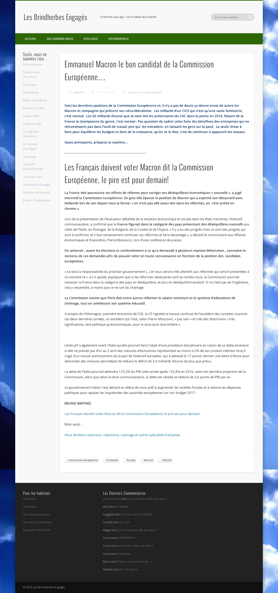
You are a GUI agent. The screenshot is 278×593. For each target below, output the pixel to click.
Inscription (29, 499)
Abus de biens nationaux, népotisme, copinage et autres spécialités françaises (122, 435)
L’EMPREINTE (127, 538)
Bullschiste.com (32, 64)
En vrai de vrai (129, 569)
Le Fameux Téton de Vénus (136, 546)
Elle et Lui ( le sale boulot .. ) (134, 561)
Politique (156, 92)
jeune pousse (111, 499)
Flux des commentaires (37, 522)
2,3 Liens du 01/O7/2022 (137, 514)
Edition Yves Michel (35, 100)
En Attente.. (122, 506)
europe (145, 92)
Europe (131, 460)
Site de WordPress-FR (36, 530)
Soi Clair (125, 522)
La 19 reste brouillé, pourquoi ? (147, 499)
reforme (167, 460)
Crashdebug (30, 92)
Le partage (29, 156)
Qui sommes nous (60, 39)
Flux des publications (36, 514)
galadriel (79, 92)
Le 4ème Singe (32, 124)
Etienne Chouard (33, 108)
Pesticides (124, 554)
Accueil (30, 39)
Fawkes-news (31, 116)
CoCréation (30, 85)
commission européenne (83, 460)
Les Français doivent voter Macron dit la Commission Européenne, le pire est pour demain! (132, 413)
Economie (134, 92)
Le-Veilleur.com (32, 177)
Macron (148, 460)
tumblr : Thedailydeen (36, 200)
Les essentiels (118, 39)
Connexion (30, 506)
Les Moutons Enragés (36, 185)
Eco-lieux (91, 39)
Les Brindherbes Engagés (55, 17)
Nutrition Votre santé (36, 192)
